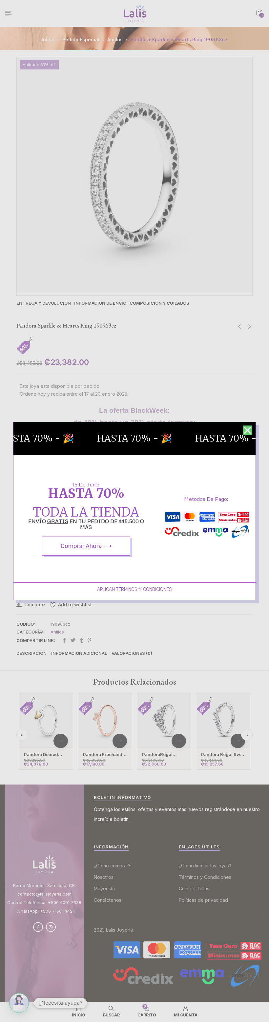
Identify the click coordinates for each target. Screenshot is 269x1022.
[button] (247, 430)
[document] (134, 511)
